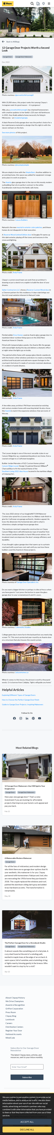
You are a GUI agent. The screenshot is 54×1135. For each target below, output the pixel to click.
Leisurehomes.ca (21, 672)
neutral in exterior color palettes (29, 227)
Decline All (27, 1129)
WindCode (10, 1037)
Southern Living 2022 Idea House (15, 471)
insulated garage (21, 118)
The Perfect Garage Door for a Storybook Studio (25, 943)
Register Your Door (14, 1030)
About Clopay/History (15, 997)
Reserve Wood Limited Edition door (17, 235)
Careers (9, 1023)
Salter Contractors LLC (11, 290)
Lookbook (10, 1019)
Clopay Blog (11, 1016)
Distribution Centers (14, 1027)
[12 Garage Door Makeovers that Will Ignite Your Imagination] (27, 768)
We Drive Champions (15, 1001)
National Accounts (14, 1034)
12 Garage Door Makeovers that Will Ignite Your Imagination (25, 787)
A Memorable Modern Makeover (18, 858)
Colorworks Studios (23, 627)
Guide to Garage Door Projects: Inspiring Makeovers (22, 704)
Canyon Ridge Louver (10, 466)
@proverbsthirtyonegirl (24, 95)
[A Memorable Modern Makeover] (27, 840)
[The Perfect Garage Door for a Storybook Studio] (27, 924)
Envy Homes (18, 335)
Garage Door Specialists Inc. (28, 582)
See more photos (8, 132)
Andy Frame (17, 272)
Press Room (11, 1012)
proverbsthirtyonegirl (18, 110)
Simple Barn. (30, 172)
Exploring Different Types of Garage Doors (19, 695)
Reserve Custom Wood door (38, 290)
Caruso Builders (21, 220)
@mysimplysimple (22, 165)
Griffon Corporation (14, 1008)
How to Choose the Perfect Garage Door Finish (20, 700)
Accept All (27, 1121)
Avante (8, 182)
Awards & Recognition (15, 1005)
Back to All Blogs (13, 42)
